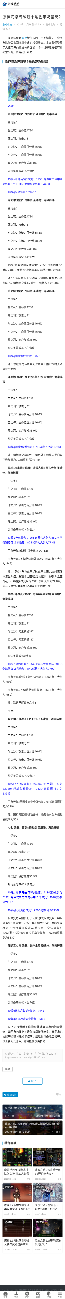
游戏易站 (23, 1290)
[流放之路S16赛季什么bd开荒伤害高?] (47, 1157)
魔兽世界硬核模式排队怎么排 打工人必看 (16, 1171)
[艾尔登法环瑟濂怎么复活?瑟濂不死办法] (47, 1192)
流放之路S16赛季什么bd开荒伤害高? (48, 1171)
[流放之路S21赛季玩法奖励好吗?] (47, 1228)
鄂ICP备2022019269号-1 (47, 1290)
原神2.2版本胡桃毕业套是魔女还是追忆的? (17, 1207)
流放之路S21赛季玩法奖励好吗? (48, 1242)
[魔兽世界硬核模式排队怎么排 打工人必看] (17, 1157)
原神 (24, 37)
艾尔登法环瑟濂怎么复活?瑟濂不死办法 (47, 1207)
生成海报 (11, 1094)
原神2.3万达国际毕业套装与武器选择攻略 (17, 1242)
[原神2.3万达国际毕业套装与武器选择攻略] (17, 1228)
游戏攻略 (50, 24)
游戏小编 (7, 24)
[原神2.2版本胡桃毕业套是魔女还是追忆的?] (17, 1192)
